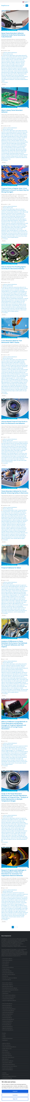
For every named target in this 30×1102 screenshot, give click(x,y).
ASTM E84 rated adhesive (12, 210)
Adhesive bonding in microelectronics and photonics (11, 58)
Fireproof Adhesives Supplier (10, 685)
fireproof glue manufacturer (15, 226)
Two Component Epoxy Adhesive (8, 996)
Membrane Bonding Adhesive (8, 1019)
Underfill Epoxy (5, 993)
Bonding (4, 1033)
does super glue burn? (11, 902)
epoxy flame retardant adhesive (13, 78)
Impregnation (5, 1040)
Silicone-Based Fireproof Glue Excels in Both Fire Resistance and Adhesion (14, 422)
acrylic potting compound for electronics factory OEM (16, 56)
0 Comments (5, 82)
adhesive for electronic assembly (13, 525)
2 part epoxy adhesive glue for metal (10, 510)
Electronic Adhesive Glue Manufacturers (15, 830)
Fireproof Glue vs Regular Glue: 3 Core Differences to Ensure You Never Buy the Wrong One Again (15, 190)
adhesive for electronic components (18, 61)
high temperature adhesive (21, 149)
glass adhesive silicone (8, 297)
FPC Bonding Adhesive (6, 1024)
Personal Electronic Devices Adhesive (9, 988)
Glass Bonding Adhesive (7, 1007)
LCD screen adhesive (16, 301)
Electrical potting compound (6, 142)
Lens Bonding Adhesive (7, 1022)
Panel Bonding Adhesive (7, 1017)
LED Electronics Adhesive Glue (7, 151)
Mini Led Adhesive (5, 1052)
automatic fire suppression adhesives (9, 894)
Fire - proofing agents (13, 291)
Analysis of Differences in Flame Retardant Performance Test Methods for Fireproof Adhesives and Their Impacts (14, 644)
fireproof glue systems (9, 227)
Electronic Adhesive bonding (15, 593)
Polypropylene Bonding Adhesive (8, 1008)
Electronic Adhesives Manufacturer (14, 373)
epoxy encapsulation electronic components (10, 290)
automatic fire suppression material (10, 287)
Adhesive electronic (13, 522)
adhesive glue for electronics (14, 63)
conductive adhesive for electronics (18, 214)
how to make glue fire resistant (17, 688)
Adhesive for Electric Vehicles (17, 136)
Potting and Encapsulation (7, 1038)
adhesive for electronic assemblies (14, 137)
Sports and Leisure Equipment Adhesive (10, 989)
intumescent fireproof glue (21, 150)
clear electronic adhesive (14, 587)
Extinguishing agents (9, 378)
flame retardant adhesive (21, 535)
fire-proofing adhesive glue (10, 292)
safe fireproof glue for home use (13, 234)
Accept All (15, 1091)
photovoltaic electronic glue (6, 607)
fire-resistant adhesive (8, 147)
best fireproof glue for (22, 899)
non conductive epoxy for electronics (18, 231)
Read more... (4, 84)
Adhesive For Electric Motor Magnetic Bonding (15, 361)
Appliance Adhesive (6, 1043)
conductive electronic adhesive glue (21, 71)
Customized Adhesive (6, 979)
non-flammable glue (5, 153)
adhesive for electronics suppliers (8, 62)
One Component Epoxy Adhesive (8, 995)
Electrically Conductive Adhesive (8, 974)
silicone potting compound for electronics (11, 309)
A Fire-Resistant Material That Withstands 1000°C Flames (11, 341)
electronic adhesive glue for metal (17, 828)
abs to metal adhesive (15, 513)
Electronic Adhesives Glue (8, 54)
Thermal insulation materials (13, 610)
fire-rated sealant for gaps (21, 292)
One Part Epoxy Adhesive (7, 958)
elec (25, 140)
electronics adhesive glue (12, 143)
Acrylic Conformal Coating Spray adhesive (9, 514)
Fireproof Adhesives (5, 754)
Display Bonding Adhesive (7, 1021)
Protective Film (5, 976)
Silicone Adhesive (5, 962)
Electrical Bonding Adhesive (7, 1029)
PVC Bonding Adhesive (6, 1015)
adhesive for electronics (16, 527)
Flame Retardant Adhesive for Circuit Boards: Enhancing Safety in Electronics (14, 492)
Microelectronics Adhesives (7, 1060)
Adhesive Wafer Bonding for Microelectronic (10, 363)
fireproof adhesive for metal (18, 147)
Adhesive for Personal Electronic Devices (18, 528)
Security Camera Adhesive (7, 1068)
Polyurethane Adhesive (6, 970)
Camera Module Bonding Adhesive (9, 1046)
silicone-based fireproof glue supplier (9, 460)
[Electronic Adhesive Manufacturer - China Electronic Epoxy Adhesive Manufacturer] (5, 5)
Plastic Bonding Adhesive (7, 1003)
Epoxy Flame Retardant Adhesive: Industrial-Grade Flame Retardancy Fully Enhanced (13, 35)
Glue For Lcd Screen (17, 297)
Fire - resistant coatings (18, 378)
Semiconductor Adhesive (7, 1062)
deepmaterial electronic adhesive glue (9, 72)
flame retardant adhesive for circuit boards (15, 230)
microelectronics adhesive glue (20, 151)
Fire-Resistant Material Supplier (17, 382)
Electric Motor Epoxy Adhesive (8, 1057)
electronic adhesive (24, 288)
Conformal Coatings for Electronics (9, 1076)
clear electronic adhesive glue (7, 71)
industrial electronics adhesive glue (8, 150)
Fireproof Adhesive (5, 599)
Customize (15, 1095)
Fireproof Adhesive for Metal (11, 568)
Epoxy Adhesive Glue (6, 991)
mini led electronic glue (10, 606)
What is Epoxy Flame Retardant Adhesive (12, 111)
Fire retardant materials (14, 379)
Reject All (15, 1099)
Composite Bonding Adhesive (8, 1010)
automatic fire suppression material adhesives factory (12, 897)
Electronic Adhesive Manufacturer (10, 52)
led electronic (20, 302)
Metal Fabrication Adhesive (7, 986)
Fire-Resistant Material (17, 380)
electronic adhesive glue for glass (20, 73)
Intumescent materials (19, 760)
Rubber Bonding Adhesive (7, 1014)
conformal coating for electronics (17, 140)
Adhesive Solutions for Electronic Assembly (10, 668)
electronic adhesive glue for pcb (7, 75)
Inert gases (9, 604)
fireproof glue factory (5, 226)
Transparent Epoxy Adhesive (8, 998)
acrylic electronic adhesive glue (9, 55)
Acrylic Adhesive (23, 513)
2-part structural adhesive (16, 511)
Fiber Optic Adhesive (6, 1045)
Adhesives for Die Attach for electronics (9, 69)
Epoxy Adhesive (5, 965)
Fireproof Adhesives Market (16, 755)
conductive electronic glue (16, 590)
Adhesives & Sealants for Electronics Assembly (17, 68)
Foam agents (23, 602)
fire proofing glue (21, 291)
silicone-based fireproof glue (9, 236)
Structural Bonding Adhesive (8, 972)
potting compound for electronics (13, 154)
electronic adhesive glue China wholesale (13, 826)
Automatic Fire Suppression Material (9, 977)
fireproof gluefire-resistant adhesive (8, 228)
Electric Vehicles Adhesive (7, 982)
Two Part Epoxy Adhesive (7, 960)
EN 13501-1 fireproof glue (12, 221)
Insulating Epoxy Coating (7, 1078)
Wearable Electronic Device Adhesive (9, 1066)
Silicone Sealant (5, 1074)
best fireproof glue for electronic (7, 443)
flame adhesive (12, 535)
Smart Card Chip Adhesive (7, 1069)
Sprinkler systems (18, 390)
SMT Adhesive (5, 1050)
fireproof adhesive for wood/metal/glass (13, 682)
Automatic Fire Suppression (18, 892)
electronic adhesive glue (8, 73)
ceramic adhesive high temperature (14, 366)
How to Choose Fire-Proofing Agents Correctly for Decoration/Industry (13, 267)
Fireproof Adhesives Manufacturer (13, 683)
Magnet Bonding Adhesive (7, 1028)
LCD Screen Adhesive (6, 1053)
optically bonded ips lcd (21, 307)
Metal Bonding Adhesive (7, 1005)
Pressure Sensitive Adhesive (8, 967)
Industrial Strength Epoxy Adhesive (9, 1000)
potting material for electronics (17, 156)
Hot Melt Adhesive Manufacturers (17, 298)
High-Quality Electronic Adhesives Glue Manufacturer (11, 386)
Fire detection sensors (13, 596)
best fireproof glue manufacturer (12, 211)
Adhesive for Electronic (11, 524)
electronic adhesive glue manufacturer (10, 220)
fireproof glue (4, 149)
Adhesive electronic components (12, 59)
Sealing (3, 1034)
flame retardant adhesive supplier (18, 538)
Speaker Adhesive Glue (7, 1048)
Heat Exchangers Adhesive (7, 984)
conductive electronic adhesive (13, 589)
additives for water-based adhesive (15, 518)
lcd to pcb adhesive (13, 302)
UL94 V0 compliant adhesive (12, 237)
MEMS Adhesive (5, 1059)
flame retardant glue (11, 149)
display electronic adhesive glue (13, 217)
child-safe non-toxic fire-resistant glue (14, 213)
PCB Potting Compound (7, 1055)
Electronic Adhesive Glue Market (13, 76)
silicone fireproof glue (17, 457)
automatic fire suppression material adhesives (14, 895)
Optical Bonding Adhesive (7, 1026)
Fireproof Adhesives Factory (15, 754)
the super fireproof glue (21, 460)
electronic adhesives (10, 371)
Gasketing (4, 1072)
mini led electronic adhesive (16, 304)
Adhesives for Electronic (22, 69)
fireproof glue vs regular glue (19, 227)
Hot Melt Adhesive (5, 969)
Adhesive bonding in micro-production (20, 520)
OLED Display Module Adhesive (8, 1064)
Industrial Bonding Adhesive (7, 1012)
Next (17, 927)
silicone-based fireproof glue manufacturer (15, 458)
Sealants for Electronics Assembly (14, 690)
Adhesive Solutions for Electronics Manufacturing (15, 531)
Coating (3, 1036)
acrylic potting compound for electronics (15, 515)
